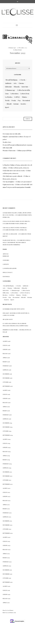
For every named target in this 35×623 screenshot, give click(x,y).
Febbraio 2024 (7, 464)
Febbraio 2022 (7, 562)
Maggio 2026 (6, 353)
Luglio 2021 (6, 590)
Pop (19, 100)
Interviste (25, 87)
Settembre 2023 (8, 484)
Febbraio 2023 (7, 513)
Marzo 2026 (6, 361)
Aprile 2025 (6, 406)
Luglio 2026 (6, 345)
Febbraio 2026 (7, 366)
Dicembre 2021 (7, 570)
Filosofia (17, 87)
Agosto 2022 (6, 537)
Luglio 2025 (6, 394)
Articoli (5, 254)
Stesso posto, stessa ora (22, 168)
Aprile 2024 (6, 455)
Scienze (16, 104)
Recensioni (26, 100)
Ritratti (9, 104)
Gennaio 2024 (7, 468)
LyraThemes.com (11, 612)
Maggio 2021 (6, 598)
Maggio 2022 (6, 549)
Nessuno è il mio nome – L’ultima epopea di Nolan (17, 150)
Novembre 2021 (7, 574)
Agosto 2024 (6, 439)
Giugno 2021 (6, 594)
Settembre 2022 (8, 533)
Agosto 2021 (6, 586)
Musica (24, 97)
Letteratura (14, 94)
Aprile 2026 (6, 357)
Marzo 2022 (6, 557)
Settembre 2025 (8, 386)
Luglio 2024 (6, 443)
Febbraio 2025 (7, 415)
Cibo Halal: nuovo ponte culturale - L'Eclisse (15, 176)
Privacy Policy (7, 272)
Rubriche (6, 256)
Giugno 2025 (6, 398)
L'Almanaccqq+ (12, 47)
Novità (7, 100)
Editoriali (6, 276)
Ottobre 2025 (7, 382)
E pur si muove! (26, 182)
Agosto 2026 (6, 341)
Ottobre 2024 (7, 431)
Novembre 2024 (7, 427)
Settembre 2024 (8, 435)
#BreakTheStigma (11, 80)
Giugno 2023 (6, 496)
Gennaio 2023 (7, 517)
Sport (7, 107)
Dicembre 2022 (7, 521)
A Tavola (22, 80)
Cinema (21, 83)
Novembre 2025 (7, 378)
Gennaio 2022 (7, 566)
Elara (4, 610)
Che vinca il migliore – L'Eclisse (12, 182)
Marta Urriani (18, 50)
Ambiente (8, 83)
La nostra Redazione (10, 268)
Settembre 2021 (7, 582)
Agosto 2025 (6, 390)
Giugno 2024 (6, 447)
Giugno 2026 (6, 349)
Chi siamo (6, 260)
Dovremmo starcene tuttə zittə (12, 134)
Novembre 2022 (17, 52)
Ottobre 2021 (7, 578)
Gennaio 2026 (7, 370)
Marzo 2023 (6, 508)
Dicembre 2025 (7, 374)
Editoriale (8, 87)
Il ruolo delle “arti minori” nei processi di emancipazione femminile (16, 242)
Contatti (6, 264)
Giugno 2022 (6, 545)
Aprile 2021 (6, 602)
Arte (15, 83)
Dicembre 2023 (7, 472)
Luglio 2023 (6, 492)
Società (23, 104)
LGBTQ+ (17, 97)
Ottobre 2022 (7, 529)
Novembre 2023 (7, 476)
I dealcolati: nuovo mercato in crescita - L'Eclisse (17, 170)
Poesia (13, 100)
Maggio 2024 (6, 451)
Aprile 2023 (6, 504)
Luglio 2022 (6, 541)
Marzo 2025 (6, 410)
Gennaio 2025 (7, 419)
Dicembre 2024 (7, 423)
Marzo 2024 (6, 459)
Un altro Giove (7, 142)
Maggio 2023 (6, 500)
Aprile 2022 (6, 553)
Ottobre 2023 (7, 480)
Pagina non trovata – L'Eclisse (11, 184)
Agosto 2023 (6, 488)
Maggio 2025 (6, 402)
